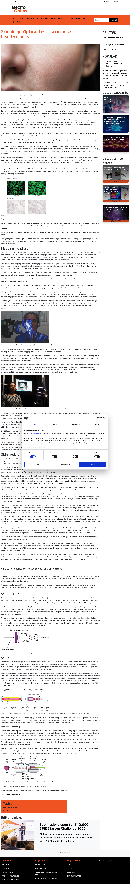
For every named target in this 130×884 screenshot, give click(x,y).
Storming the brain (110, 49)
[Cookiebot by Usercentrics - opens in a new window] (97, 418)
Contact (5, 868)
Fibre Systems (40, 868)
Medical (5, 810)
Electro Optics (40, 864)
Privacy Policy (8, 872)
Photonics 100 (46, 18)
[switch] (54, 456)
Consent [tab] (33, 424)
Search (113, 20)
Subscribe (71, 872)
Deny (37, 464)
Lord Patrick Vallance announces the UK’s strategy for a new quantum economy (115, 85)
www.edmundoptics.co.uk (10, 794)
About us (6, 864)
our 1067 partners (36, 433)
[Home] (20, 6)
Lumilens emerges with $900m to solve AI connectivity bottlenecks (115, 63)
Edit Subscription (74, 876)
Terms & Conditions (10, 880)
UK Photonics (59, 18)
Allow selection (65, 464)
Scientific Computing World (46, 878)
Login (69, 864)
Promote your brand (10, 876)
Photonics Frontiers (76, 18)
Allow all (92, 464)
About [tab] (97, 424)
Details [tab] (54, 424)
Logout (70, 868)
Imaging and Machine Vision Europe (45, 873)
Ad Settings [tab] (76, 424)
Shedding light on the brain (113, 44)
